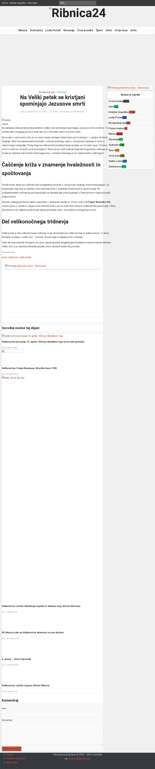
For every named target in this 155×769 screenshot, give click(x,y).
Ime (4, 708)
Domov (5, 3)
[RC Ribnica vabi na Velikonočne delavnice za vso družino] (12, 621)
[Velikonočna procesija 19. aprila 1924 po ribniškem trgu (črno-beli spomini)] (32, 336)
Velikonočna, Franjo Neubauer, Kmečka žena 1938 (29, 368)
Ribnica (22, 30)
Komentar (7, 720)
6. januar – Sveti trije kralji (16, 659)
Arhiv (133, 30)
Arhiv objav (32, 3)
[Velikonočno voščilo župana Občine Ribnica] (12, 674)
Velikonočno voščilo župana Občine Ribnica (25, 685)
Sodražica (36, 30)
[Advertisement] (77, 60)
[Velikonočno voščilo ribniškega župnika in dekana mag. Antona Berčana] (52, 489)
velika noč (13, 257)
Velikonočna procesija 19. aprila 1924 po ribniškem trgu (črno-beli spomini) (43, 341)
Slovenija (68, 30)
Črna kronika (85, 30)
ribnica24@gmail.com (79, 758)
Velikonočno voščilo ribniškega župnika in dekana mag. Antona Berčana (41, 606)
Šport (99, 30)
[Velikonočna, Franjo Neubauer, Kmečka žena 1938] (13, 356)
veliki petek (25, 257)
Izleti (109, 30)
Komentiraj (78, 111)
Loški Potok (53, 30)
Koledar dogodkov (18, 3)
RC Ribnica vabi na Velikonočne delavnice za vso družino (33, 632)
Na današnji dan (47, 92)
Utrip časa (121, 30)
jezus (4, 257)
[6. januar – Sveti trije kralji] (11, 647)
